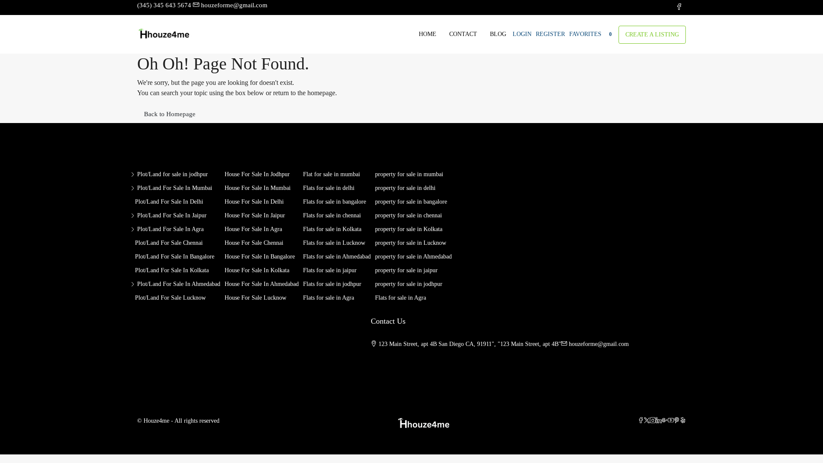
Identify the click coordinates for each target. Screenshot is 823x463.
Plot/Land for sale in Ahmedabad (178, 284)
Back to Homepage (169, 114)
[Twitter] (647, 421)
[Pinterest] (677, 421)
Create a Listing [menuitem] (652, 34)
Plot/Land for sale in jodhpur (172, 174)
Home (427, 34)
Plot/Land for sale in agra (170, 229)
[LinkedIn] (659, 421)
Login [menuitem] (522, 34)
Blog (498, 34)
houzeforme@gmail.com (599, 344)
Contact (463, 34)
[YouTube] (671, 421)
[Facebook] (641, 421)
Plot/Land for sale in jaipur (172, 215)
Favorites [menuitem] (590, 34)
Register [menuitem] (550, 34)
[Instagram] (653, 421)
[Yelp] (683, 421)
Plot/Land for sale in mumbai (174, 188)
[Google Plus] (665, 421)
